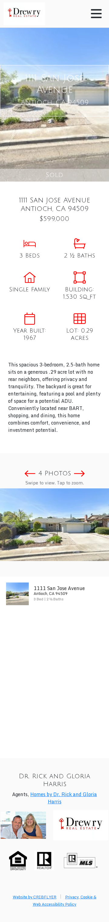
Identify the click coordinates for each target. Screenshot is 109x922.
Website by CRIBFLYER (34, 897)
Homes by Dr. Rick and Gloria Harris (63, 798)
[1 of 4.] (54, 524)
